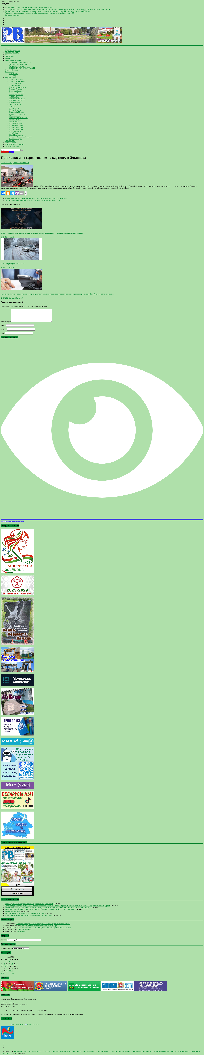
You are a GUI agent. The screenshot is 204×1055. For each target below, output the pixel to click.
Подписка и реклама (12, 51)
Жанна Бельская (15, 104)
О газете (8, 49)
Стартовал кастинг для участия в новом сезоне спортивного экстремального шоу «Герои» (42, 233)
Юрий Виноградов (16, 135)
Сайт (2, 333)
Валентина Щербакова (17, 87)
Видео (7, 58)
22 (7, 968)
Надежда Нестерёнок (17, 125)
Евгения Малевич (15, 298)
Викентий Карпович (16, 91)
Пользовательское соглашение (20, 62)
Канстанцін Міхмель (16, 112)
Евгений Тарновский (17, 99)
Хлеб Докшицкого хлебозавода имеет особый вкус (38, 926)
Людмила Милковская (17, 114)
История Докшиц (11, 70)
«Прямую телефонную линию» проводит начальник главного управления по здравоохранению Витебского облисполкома (57, 294)
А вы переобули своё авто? (13, 263)
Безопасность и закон (13, 15)
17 (12, 966)
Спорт (11, 152)
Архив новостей (7, 948)
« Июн (3, 973)
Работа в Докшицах (12, 53)
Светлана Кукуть (15, 139)
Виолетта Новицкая (16, 93)
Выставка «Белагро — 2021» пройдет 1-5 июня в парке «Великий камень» (43, 924)
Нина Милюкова (15, 131)
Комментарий (6, 322)
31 (12, 971)
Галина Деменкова (16, 95)
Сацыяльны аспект (12, 146)
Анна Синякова (15, 83)
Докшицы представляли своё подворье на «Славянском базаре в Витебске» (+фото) (36, 198)
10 (12, 964)
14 (5, 966)
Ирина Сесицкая (15, 110)
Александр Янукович (17, 81)
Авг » (13, 973)
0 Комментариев (23, 163)
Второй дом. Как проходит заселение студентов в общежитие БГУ (29, 7)
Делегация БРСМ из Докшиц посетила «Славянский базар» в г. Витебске (32, 200)
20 (2, 968)
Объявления (9, 56)
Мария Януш (14, 121)
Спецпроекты (10, 141)
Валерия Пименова (16, 89)
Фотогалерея (9, 72)
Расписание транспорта (17, 66)
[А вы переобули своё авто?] (21, 259)
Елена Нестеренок (16, 100)
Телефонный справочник (18, 64)
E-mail (4, 329)
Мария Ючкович (15, 120)
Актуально (5, 152)
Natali (15, 163)
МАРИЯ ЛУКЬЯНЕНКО (18, 118)
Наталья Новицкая (16, 127)
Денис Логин (14, 97)
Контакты (8, 54)
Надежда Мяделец (16, 123)
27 (2, 971)
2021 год (12, 76)
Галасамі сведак (11, 143)
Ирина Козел (14, 108)
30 (10, 971)
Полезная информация (13, 60)
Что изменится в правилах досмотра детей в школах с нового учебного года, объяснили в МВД (39, 13)
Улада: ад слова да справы (14, 144)
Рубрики (4, 940)
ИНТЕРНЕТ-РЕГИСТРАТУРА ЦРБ (22, 68)
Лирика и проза (10, 77)
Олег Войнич (14, 133)
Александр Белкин (16, 79)
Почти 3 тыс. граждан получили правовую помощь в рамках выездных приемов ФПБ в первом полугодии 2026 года (47, 11)
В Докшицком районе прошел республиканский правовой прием (28, 915)
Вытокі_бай (13, 74)
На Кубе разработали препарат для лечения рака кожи (24, 913)
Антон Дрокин (14, 85)
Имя (3, 325)
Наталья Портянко (16, 129)
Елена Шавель (14, 102)
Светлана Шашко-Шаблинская (20, 137)
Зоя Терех (12, 106)
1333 (10, 163)
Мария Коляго (14, 116)
